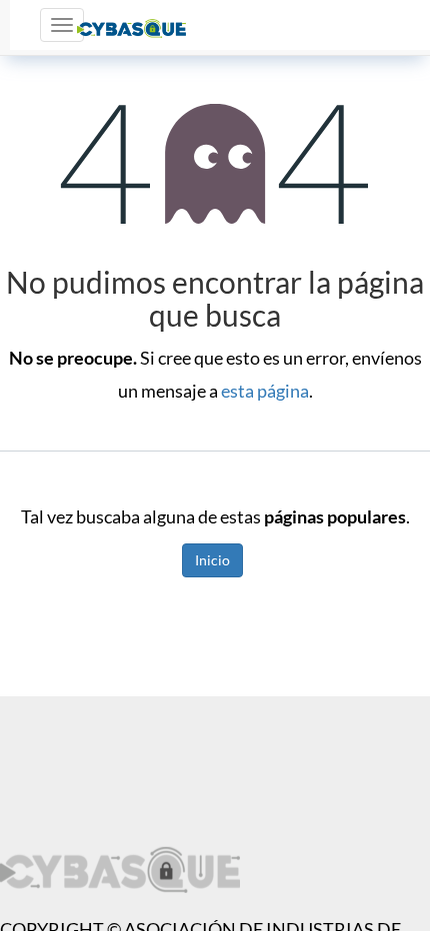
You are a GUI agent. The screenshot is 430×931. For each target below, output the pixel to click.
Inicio (212, 559)
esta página (265, 391)
